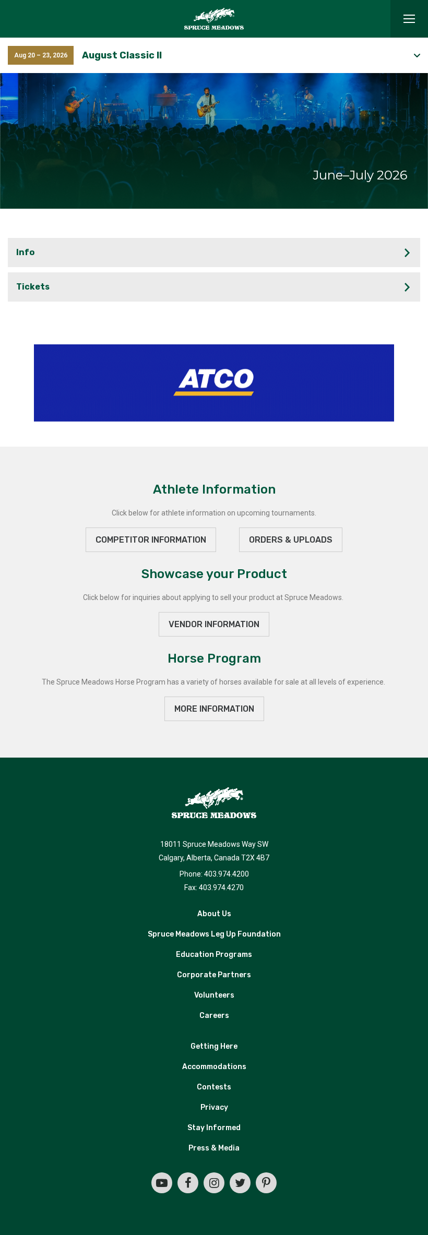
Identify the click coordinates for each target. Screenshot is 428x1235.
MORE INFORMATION (214, 709)
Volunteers (214, 995)
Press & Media (214, 1148)
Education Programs (214, 954)
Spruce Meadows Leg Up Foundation (214, 934)
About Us (214, 913)
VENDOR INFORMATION (214, 624)
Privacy (214, 1107)
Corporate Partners (214, 974)
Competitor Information (151, 540)
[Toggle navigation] (409, 19)
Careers (214, 1015)
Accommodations (214, 1066)
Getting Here (214, 1046)
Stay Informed (214, 1127)
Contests (214, 1087)
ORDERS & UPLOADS (290, 540)
